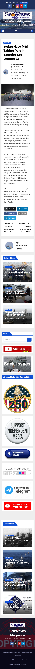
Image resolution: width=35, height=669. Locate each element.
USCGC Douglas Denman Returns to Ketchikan (16, 563)
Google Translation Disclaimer (17, 664)
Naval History (9, 535)
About (18, 660)
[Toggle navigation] (16, 31)
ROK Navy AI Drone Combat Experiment (16, 605)
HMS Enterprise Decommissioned (15, 292)
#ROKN (13, 78)
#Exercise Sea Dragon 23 (19, 73)
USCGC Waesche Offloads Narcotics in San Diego (16, 272)
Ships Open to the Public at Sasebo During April (15, 315)
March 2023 (7, 42)
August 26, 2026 (12, 544)
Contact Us (25, 660)
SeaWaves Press (18, 64)
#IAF (12, 76)
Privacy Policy (11, 660)
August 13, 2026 (12, 566)
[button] (28, 31)
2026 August (8, 557)
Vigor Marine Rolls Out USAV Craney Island (15, 585)
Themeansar (17, 655)
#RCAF (24, 76)
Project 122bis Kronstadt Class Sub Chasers (16, 540)
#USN (19, 78)
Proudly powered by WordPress (12, 652)
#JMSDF (18, 76)
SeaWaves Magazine (17, 21)
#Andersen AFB (16, 70)
